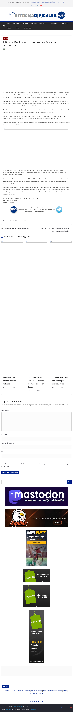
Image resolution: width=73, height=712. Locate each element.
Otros (17, 28)
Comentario (6, 410)
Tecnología (33, 693)
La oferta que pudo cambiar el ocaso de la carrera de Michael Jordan (55, 230)
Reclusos (37, 221)
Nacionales (31, 221)
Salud (41, 693)
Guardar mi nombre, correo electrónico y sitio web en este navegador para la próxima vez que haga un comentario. (36, 465)
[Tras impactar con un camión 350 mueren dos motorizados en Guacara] (36, 242)
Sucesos (34, 24)
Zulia (9, 24)
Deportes (53, 691)
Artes (64, 24)
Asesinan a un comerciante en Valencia (9, 380)
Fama (9, 28)
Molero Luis (19, 221)
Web (2, 452)
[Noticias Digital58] (3, 26)
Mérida (26, 221)
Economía (42, 24)
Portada (7, 691)
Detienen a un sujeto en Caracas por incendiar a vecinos (60, 380)
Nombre (4, 434)
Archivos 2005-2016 (36, 701)
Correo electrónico (8, 443)
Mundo (25, 24)
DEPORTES (54, 24)
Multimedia (28, 28)
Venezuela (16, 24)
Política (33, 691)
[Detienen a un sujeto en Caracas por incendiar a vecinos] (61, 242)
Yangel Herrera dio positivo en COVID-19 (17, 229)
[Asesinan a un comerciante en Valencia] (12, 242)
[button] (47, 24)
